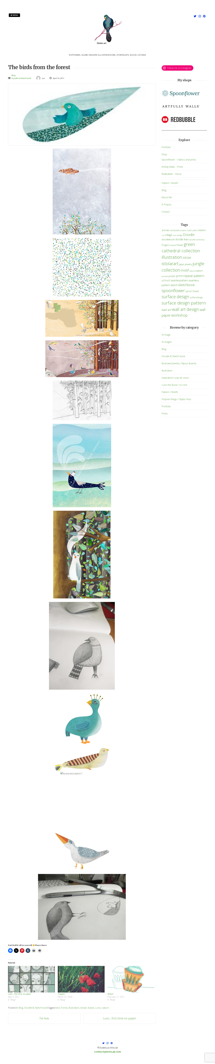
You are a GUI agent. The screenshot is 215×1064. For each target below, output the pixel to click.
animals (165, 230)
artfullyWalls (175, 230)
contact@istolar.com (107, 1052)
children (201, 230)
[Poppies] (81, 979)
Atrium (110, 994)
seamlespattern (179, 280)
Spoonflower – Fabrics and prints (179, 159)
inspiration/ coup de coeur (175, 377)
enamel (173, 245)
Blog (13, 75)
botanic (183, 230)
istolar (83, 1007)
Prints (165, 413)
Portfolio (166, 147)
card (189, 230)
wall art (166, 310)
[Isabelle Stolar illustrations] (107, 51)
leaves (91, 1007)
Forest (64, 1007)
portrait (165, 276)
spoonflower (173, 290)
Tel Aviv (44, 1018)
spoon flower (192, 291)
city (163, 235)
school (166, 280)
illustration (74, 1007)
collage (168, 235)
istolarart (170, 263)
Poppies (61, 994)
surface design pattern (184, 303)
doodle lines (182, 239)
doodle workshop (196, 239)
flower (180, 245)
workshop (179, 315)
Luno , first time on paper (19, 994)
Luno (98, 1007)
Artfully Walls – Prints (172, 166)
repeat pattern (193, 275)
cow (174, 235)
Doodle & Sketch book (21, 78)
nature (105, 1007)
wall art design (185, 309)
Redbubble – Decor (172, 174)
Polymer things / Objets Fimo (176, 399)
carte (194, 230)
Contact (166, 211)
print (179, 276)
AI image (166, 334)
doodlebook (168, 239)
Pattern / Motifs (170, 183)
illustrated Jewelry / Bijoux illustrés (179, 363)
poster (172, 276)
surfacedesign (196, 297)
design (179, 235)
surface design (175, 296)
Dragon (165, 245)
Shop (164, 154)
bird (58, 1007)
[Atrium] (131, 979)
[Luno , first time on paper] (31, 979)
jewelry (188, 264)
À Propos (166, 204)
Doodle (189, 234)
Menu (15, 15)
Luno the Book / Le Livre (174, 384)
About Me (167, 197)
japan (181, 264)
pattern (199, 270)
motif (185, 270)
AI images (167, 342)
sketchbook (186, 285)
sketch (174, 285)
